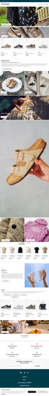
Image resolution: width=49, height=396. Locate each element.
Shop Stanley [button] (5, 332)
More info (12, 356)
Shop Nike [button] (4, 36)
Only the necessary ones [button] (42, 391)
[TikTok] (28, 372)
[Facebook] (21, 372)
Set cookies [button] (3, 394)
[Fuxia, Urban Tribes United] (6, 4)
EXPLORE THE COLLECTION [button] (7, 68)
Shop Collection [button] (6, 240)
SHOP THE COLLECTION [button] (6, 24)
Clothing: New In (16, 294)
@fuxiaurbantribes (26, 335)
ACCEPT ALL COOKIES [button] (32, 391)
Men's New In (24, 294)
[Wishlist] (44, 5)
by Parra (28, 243)
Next (26, 259)
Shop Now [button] (3, 92)
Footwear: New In (7, 294)
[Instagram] (24, 372)
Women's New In (15, 297)
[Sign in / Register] (42, 5)
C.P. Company (22, 243)
